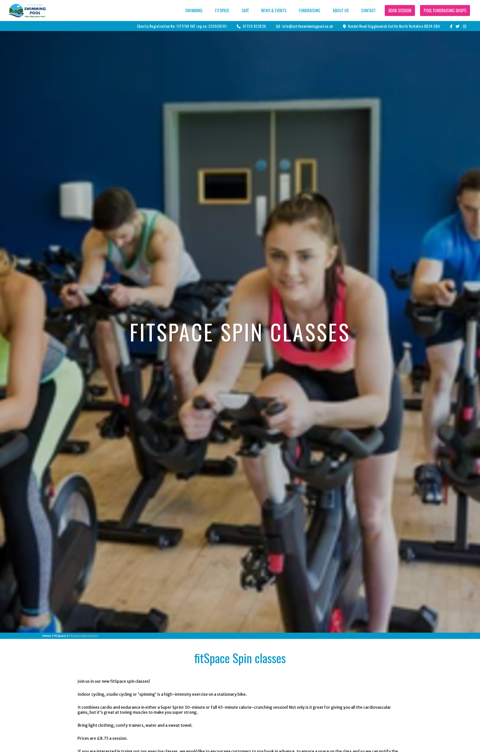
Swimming (193, 11)
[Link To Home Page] (27, 10)
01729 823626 (254, 26)
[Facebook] (452, 26)
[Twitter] (459, 26)
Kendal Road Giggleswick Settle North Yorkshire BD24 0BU (393, 26)
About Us (341, 11)
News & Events (273, 11)
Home (46, 636)
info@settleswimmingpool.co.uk (307, 26)
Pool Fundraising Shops (445, 11)
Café (245, 11)
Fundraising (309, 11)
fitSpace (222, 11)
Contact (368, 11)
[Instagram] (465, 26)
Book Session (400, 11)
